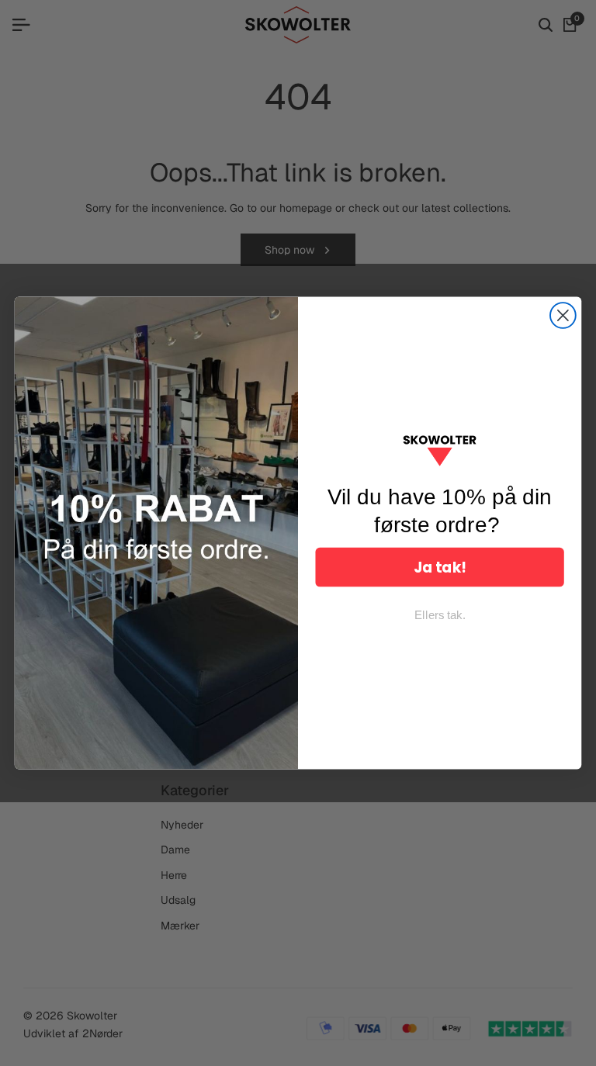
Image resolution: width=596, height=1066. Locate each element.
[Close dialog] (563, 315)
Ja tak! (440, 567)
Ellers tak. (440, 615)
